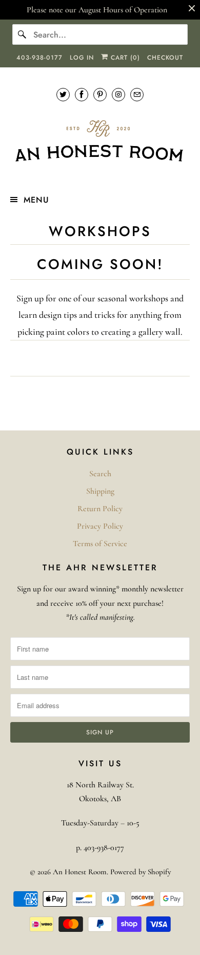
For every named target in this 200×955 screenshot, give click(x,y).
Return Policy (100, 508)
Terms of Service (100, 543)
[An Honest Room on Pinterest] (100, 94)
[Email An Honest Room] (137, 94)
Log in (82, 57)
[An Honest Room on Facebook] (81, 94)
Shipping (100, 491)
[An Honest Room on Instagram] (118, 94)
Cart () (124, 57)
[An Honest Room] (100, 141)
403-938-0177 (39, 57)
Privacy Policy (100, 526)
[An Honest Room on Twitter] (63, 94)
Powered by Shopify (140, 871)
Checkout (165, 57)
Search (100, 474)
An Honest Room (80, 871)
